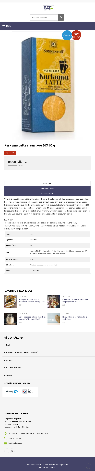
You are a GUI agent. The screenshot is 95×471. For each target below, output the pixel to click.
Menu (8, 26)
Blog (20, 305)
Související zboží (47, 188)
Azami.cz (52, 467)
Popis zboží (47, 183)
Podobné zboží (47, 194)
